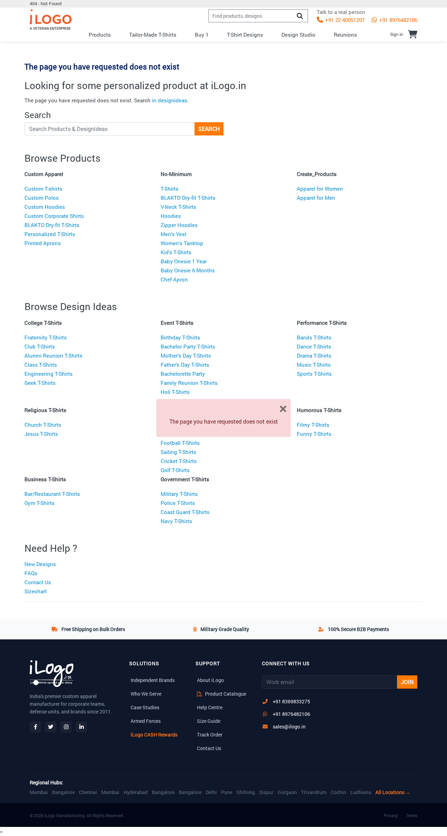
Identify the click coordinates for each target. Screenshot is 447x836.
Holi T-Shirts (175, 391)
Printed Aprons (42, 243)
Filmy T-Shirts (313, 424)
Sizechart (35, 591)
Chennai (88, 792)
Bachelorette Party (183, 373)
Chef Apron (174, 279)
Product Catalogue (225, 693)
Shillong (245, 792)
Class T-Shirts (40, 364)
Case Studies (145, 707)
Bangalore (63, 792)
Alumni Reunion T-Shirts (53, 355)
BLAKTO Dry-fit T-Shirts (51, 224)
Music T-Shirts (314, 364)
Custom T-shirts (43, 188)
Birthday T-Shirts (180, 337)
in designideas (169, 100)
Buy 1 (201, 34)
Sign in (396, 34)
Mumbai (39, 792)
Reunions (345, 34)
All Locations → (392, 792)
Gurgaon (287, 792)
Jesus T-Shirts (41, 433)
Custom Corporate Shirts (54, 215)
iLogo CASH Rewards (154, 734)
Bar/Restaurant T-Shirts (52, 493)
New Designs (40, 563)
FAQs (30, 573)
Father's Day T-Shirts (185, 364)
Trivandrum (314, 792)
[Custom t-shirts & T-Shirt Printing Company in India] (51, 19)
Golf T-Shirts (175, 470)
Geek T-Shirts (40, 382)
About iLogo (210, 680)
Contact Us (37, 582)
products (100, 34)
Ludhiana (360, 792)
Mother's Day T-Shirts (186, 355)
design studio (298, 34)
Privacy (391, 815)
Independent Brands (153, 680)
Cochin (338, 792)
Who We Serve (146, 693)
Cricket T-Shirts (179, 460)
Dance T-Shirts (314, 346)
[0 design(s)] (412, 34)
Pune (226, 792)
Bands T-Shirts (314, 337)
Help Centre (209, 707)
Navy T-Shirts (176, 521)
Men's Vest (173, 233)
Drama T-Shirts (314, 355)
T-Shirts (169, 188)
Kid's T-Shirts (176, 252)
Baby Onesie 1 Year (184, 261)
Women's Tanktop (182, 243)
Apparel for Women (320, 188)
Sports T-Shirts (314, 373)
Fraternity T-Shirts (45, 337)
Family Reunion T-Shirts (189, 382)
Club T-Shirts (39, 346)
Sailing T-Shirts (178, 451)
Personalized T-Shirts (49, 233)
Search (209, 128)
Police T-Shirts (178, 502)
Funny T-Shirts (314, 433)
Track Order (209, 734)
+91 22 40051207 (344, 19)
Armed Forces (146, 721)
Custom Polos (41, 197)
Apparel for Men (316, 197)
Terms (411, 815)
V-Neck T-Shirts (178, 206)
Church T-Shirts (42, 424)
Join (407, 681)
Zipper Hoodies (179, 224)
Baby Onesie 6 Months (188, 270)
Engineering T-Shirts (48, 373)
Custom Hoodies (44, 206)
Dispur (266, 792)
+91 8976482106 (397, 19)
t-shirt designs (245, 34)
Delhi (211, 792)
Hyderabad (136, 792)
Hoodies (171, 215)
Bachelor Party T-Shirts (188, 346)
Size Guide (208, 721)
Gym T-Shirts (39, 502)
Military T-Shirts (179, 493)
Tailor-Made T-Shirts (152, 34)
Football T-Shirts (180, 442)
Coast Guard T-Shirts (185, 511)
